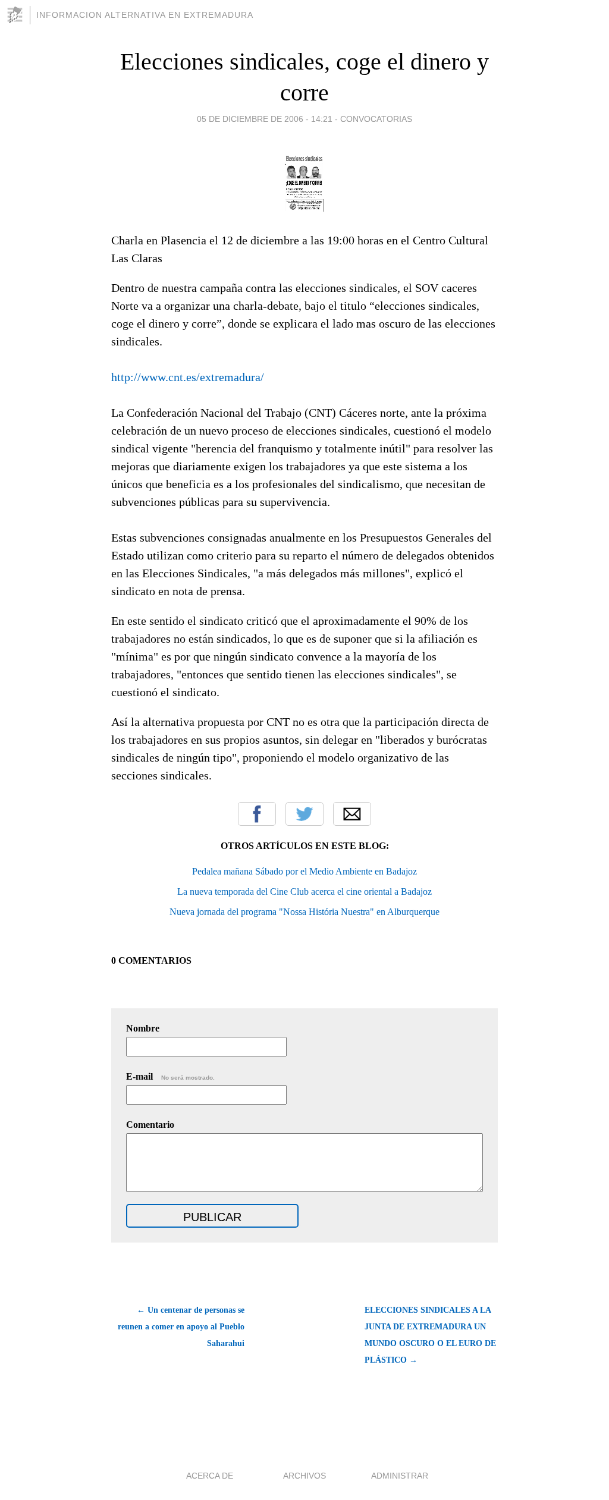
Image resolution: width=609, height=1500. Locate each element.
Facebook (257, 814)
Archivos (304, 1475)
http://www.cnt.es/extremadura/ (187, 376)
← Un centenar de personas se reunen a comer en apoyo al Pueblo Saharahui (181, 1327)
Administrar (399, 1475)
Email (352, 814)
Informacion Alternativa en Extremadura (144, 15)
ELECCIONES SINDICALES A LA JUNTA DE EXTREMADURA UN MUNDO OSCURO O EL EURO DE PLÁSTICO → (430, 1335)
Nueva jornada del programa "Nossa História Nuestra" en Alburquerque (304, 912)
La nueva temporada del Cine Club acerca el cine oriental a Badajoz (304, 891)
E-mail (170, 1076)
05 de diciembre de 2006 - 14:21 (264, 119)
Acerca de (209, 1475)
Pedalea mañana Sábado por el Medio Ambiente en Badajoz (304, 871)
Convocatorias (376, 119)
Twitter (304, 814)
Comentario (150, 1125)
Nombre (142, 1028)
